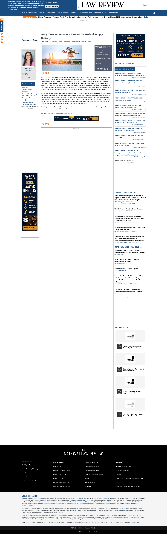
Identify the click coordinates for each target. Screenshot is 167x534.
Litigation (118, 474)
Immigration (88, 486)
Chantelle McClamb (122, 242)
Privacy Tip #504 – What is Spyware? (127, 268)
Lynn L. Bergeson (121, 203)
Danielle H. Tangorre (122, 283)
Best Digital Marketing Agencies (31, 465)
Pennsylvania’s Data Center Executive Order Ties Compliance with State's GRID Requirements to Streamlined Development (129, 238)
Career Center (86, 13)
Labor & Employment (122, 470)
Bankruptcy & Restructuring (61, 470)
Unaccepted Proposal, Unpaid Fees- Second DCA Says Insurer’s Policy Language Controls (67, 17)
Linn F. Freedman (121, 270)
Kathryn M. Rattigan (28, 69)
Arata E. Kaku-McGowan (130, 222)
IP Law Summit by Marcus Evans (132, 392)
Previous (145, 17)
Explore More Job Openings (28, 106)
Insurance (119, 462)
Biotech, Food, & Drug (60, 474)
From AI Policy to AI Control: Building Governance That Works (127, 260)
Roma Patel (120, 254)
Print (98, 69)
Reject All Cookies (52, 6)
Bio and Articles (26, 78)
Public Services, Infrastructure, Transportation (130, 478)
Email (25, 73)
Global (87, 478)
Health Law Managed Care (103, 58)
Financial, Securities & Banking (94, 474)
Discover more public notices (123, 160)
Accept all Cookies (51, 2)
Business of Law (58, 478)
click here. (136, 522)
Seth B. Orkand (132, 283)
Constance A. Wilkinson (131, 231)
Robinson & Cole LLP (64, 41)
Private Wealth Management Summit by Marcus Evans (132, 347)
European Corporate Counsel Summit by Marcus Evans (133, 415)
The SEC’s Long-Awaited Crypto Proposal (129, 209)
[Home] (83, 5)
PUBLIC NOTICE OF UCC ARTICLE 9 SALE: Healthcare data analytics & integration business (128, 83)
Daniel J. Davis (120, 211)
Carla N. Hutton (131, 203)
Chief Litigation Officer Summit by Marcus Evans (133, 369)
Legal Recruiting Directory (30, 469)
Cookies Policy (12, 9)
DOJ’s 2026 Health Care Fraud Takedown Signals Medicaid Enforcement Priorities (128, 290)
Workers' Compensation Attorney (27, 89)
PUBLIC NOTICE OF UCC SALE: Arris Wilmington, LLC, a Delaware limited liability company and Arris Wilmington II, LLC (129, 153)
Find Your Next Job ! (28, 84)
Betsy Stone (120, 222)
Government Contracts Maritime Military (101, 51)
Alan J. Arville (120, 231)
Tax (117, 482)
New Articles (2, 26)
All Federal (98, 63)
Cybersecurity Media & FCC (61, 486)
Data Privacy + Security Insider (81, 41)
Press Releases (27, 477)
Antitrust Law (57, 466)
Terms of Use (96, 498)
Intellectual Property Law (123, 466)
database (42, 500)
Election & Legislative (91, 462)
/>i (108, 69)
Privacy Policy (106, 498)
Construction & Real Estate (61, 482)
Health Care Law (90, 482)
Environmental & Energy (92, 466)
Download (105, 69)
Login (145, 5)
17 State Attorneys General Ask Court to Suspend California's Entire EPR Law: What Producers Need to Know (129, 218)
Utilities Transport (100, 61)
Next (147, 17)
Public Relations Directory (30, 481)
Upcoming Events (122, 328)
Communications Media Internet (102, 55)
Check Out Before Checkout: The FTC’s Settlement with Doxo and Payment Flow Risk (130, 251)
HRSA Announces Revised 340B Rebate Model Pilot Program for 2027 (130, 228)
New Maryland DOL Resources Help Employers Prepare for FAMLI (122, 17)
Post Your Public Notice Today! (124, 69)
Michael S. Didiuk (130, 211)
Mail (101, 69)
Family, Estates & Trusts (92, 470)
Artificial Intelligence (59, 462)
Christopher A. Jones (133, 242)
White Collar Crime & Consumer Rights (128, 486)
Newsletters (63, 13)
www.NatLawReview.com (80, 500)
